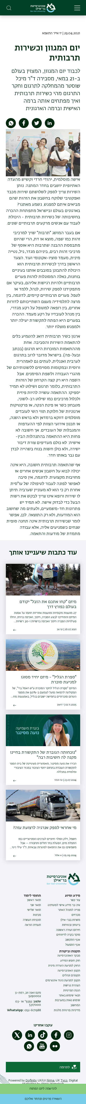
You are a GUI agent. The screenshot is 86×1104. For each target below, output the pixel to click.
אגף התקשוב (72, 939)
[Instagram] (69, 1039)
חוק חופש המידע (70, 960)
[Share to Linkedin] (50, 127)
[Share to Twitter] (37, 127)
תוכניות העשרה (32, 920)
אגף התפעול (72, 944)
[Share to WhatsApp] (11, 127)
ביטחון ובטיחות (71, 925)
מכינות (37, 914)
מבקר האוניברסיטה (68, 955)
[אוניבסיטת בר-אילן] (43, 8)
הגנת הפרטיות (71, 990)
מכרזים (76, 914)
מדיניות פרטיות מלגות (67, 1010)
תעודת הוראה (33, 925)
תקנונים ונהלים (71, 975)
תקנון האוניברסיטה (69, 970)
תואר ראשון (34, 900)
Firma (50, 1080)
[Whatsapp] (29, 1050)
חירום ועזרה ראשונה (68, 930)
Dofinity (30, 1080)
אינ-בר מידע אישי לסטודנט (64, 905)
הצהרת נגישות (71, 985)
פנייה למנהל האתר (69, 909)
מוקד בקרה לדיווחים (68, 934)
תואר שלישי (34, 909)
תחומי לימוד (32, 895)
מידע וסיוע (72, 895)
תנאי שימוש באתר (69, 995)
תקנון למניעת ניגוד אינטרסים (63, 980)
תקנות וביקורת (69, 951)
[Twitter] (17, 1039)
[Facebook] (56, 1039)
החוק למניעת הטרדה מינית (64, 965)
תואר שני (35, 905)
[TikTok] (43, 1039)
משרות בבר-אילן (70, 920)
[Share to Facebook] (24, 127)
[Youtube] (42, 1050)
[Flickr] (55, 1050)
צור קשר (75, 900)
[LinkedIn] (30, 1039)
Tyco (64, 1080)
